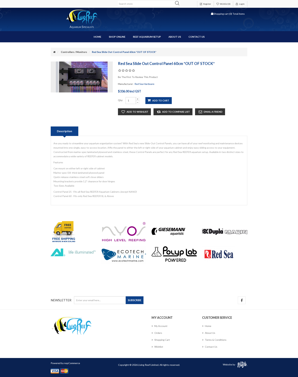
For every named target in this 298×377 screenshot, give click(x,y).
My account (160, 325)
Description (64, 131)
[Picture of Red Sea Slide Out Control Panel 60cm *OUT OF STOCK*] (82, 76)
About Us (174, 36)
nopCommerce (72, 363)
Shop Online (117, 36)
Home (97, 36)
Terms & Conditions (215, 339)
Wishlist (158, 346)
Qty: (120, 100)
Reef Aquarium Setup (147, 36)
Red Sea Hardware (144, 83)
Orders (158, 332)
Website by (229, 364)
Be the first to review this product (138, 77)
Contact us (196, 36)
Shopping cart (162, 339)
